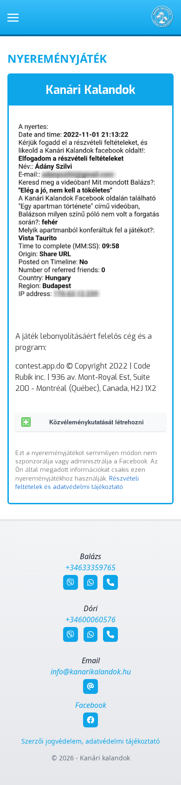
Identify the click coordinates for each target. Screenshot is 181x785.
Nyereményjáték (57, 58)
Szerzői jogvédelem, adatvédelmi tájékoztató (90, 741)
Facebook (90, 705)
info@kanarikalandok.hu (91, 671)
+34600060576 (90, 619)
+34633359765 (90, 567)
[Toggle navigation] (13, 17)
